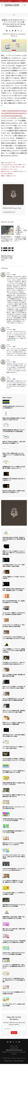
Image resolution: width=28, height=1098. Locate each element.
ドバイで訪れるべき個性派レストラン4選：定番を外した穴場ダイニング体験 (13, 881)
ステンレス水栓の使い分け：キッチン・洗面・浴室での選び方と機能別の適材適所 (13, 699)
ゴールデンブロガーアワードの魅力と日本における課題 (14, 1004)
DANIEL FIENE (14, 1046)
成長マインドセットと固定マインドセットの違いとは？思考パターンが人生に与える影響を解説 (14, 552)
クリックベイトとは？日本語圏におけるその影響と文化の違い (14, 992)
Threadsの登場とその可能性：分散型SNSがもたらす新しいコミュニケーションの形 (14, 759)
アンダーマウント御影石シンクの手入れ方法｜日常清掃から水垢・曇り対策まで (14, 613)
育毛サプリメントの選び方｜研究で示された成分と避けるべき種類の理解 (14, 723)
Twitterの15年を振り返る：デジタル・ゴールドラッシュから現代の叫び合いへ (14, 869)
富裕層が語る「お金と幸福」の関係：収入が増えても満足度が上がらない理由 (14, 917)
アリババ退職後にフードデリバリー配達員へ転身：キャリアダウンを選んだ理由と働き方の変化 (14, 650)
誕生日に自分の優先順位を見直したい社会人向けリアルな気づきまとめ (14, 418)
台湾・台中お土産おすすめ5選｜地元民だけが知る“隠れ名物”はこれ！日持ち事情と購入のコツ (14, 539)
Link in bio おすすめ (6, 164)
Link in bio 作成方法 (6, 173)
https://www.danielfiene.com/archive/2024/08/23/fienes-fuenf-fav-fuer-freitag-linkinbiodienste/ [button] (14, 113)
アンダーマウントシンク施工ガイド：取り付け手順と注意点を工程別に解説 (14, 625)
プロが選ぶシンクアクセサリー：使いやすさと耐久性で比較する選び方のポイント (14, 663)
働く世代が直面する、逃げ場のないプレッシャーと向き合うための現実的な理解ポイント (7, 239)
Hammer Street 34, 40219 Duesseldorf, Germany (14, 1053)
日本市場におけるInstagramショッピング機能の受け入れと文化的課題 (14, 905)
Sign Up (14, 1032)
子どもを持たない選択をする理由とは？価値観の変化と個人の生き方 (14, 795)
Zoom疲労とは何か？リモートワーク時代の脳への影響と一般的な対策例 (14, 565)
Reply (14, 274)
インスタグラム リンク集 (7, 167)
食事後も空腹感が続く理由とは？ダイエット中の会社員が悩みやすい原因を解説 (14, 430)
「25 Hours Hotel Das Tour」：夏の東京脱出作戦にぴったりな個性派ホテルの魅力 (14, 941)
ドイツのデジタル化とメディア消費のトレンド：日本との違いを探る (14, 747)
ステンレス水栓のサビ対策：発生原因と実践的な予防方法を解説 (14, 675)
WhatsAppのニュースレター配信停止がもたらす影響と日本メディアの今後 (14, 771)
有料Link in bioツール (20, 171)
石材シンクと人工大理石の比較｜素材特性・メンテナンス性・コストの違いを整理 (14, 711)
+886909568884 (14, 1048)
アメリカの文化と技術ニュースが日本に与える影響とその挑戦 (14, 893)
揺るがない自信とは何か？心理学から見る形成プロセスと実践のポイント (14, 491)
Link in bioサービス (10, 162)
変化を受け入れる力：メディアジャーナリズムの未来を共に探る (14, 807)
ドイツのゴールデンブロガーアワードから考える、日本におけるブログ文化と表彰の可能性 (14, 856)
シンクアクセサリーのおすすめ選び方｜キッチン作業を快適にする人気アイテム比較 (14, 637)
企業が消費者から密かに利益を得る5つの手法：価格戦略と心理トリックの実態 (13, 589)
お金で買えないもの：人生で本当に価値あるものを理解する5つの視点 (14, 735)
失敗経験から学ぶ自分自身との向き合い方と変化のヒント (14, 479)
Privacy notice (8, 1060)
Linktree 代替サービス (19, 164)
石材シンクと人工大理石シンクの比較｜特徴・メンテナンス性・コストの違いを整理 (14, 687)
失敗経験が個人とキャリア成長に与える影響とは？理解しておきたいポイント (14, 467)
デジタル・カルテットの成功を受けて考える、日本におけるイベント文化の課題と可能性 (14, 980)
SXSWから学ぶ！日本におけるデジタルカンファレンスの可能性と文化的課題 (14, 953)
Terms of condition (18, 1060)
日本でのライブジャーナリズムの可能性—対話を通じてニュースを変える (14, 843)
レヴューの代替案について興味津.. (18, 1)
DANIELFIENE (12, 4)
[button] (2, 5)
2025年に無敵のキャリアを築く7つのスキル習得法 (14, 577)
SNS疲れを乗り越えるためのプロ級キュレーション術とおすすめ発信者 (14, 819)
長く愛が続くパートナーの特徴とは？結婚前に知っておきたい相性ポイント (20, 239)
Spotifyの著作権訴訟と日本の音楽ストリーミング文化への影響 (13, 831)
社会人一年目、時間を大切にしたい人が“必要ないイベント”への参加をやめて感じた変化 (14, 454)
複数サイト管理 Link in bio (8, 176)
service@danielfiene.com (14, 1050)
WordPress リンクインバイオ (9, 169)
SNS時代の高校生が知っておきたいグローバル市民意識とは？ (14, 407)
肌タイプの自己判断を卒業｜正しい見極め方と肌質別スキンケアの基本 (14, 601)
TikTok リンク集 (20, 167)
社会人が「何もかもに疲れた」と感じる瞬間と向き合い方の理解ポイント (14, 442)
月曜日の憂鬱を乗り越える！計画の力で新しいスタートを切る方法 (14, 783)
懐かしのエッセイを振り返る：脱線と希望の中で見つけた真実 (14, 929)
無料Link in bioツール (7, 171)
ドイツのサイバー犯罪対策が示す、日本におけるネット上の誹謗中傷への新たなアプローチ (14, 966)
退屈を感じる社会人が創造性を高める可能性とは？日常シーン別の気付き (7, 258)
